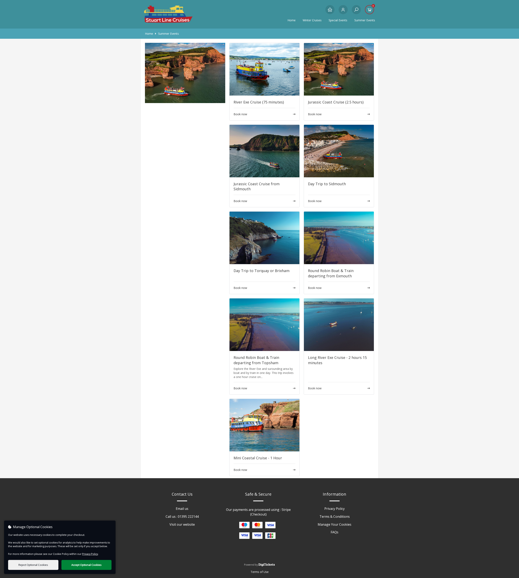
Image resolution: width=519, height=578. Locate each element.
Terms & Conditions (335, 516)
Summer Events (168, 34)
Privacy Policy (334, 508)
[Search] (356, 11)
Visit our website (182, 524)
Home (291, 20)
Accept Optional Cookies (86, 565)
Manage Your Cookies (334, 524)
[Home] (330, 11)
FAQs (334, 532)
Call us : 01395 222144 (182, 516)
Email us (182, 508)
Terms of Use (260, 572)
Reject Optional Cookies (33, 565)
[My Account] (343, 11)
